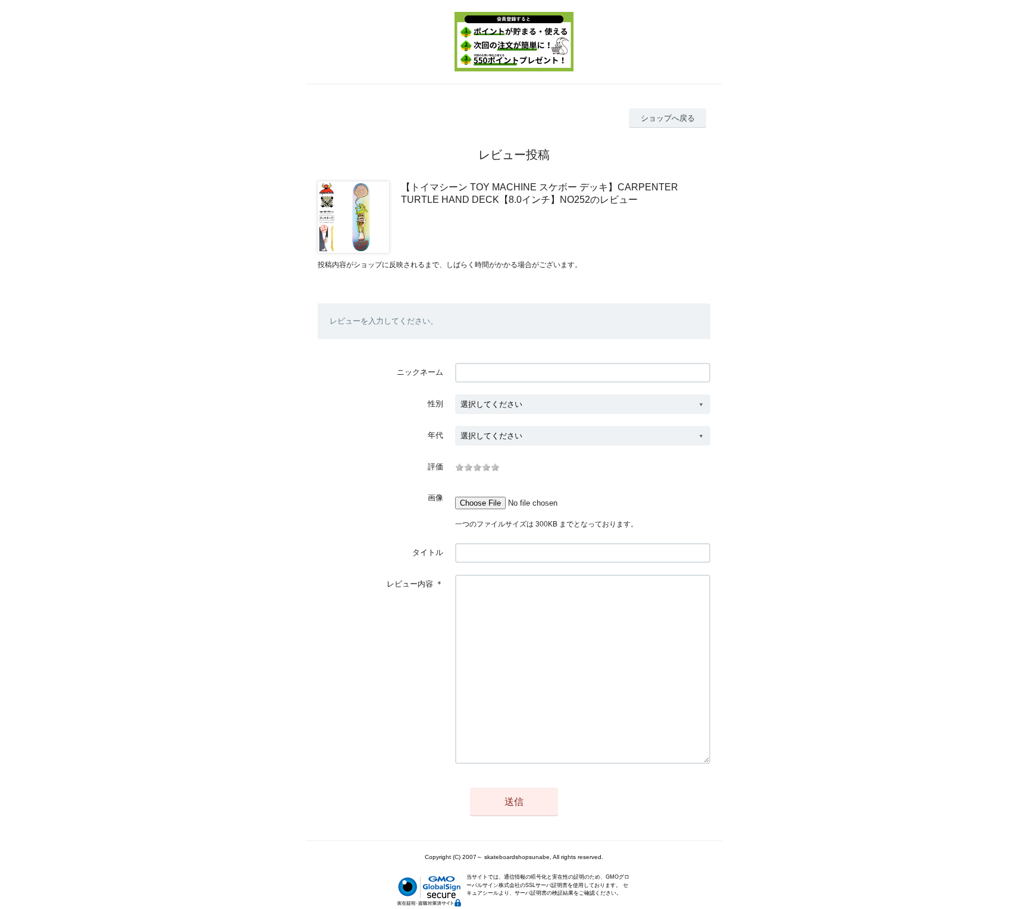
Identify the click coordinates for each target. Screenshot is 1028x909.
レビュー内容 (410, 583)
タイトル (427, 552)
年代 (435, 435)
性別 (435, 403)
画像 (435, 497)
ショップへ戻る (668, 118)
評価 (435, 466)
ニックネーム (420, 372)
